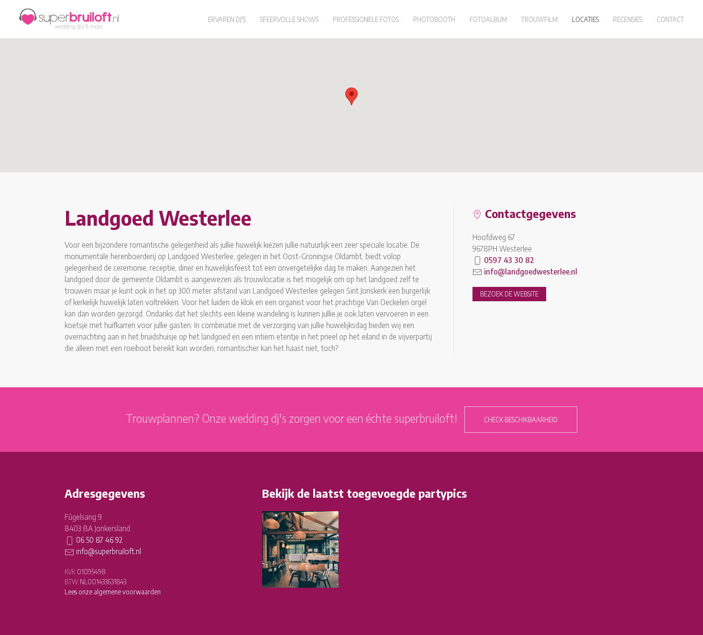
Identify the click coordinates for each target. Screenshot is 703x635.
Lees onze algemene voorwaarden (113, 592)
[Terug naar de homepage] (69, 19)
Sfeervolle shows (289, 19)
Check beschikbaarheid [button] (521, 420)
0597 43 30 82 (509, 260)
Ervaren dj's (227, 19)
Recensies (627, 19)
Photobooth (434, 19)
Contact (670, 19)
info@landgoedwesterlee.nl (530, 271)
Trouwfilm (539, 19)
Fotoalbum (488, 19)
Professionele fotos (366, 19)
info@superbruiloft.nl (108, 551)
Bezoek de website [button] (509, 294)
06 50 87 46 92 (99, 540)
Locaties (585, 19)
